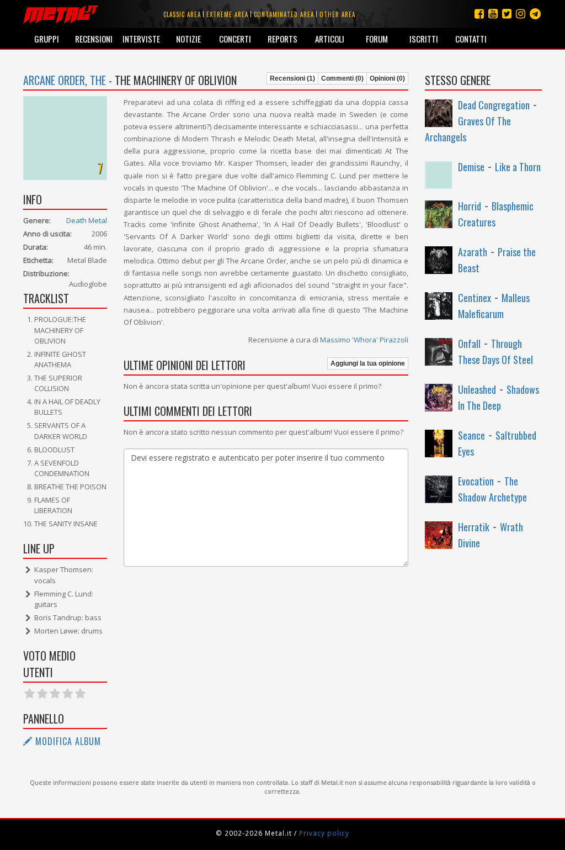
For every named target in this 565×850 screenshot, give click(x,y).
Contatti (471, 39)
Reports (282, 39)
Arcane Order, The (64, 80)
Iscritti (423, 39)
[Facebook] (479, 13)
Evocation (476, 481)
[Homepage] (60, 14)
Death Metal (86, 220)
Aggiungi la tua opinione (368, 363)
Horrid (469, 206)
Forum (377, 39)
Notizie (188, 39)
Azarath (472, 252)
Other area (337, 14)
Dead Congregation (494, 105)
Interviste (141, 39)
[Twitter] (506, 13)
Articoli (329, 39)
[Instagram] (535, 13)
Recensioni (94, 39)
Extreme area (227, 14)
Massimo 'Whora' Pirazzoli (364, 340)
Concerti (235, 39)
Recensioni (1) (292, 78)
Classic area (182, 14)
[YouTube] (493, 13)
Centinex (474, 298)
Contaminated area (284, 14)
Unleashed (477, 389)
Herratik (473, 527)
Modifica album (67, 741)
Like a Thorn (518, 167)
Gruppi (46, 39)
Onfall (469, 343)
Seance (471, 435)
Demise (471, 167)
